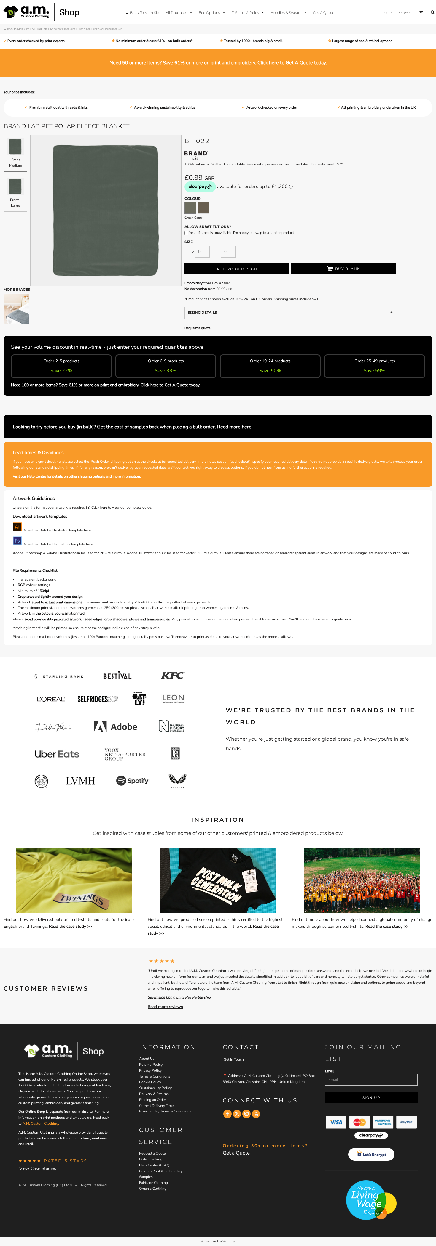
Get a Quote (236, 1152)
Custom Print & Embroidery (160, 1171)
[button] (179, 12)
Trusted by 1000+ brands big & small (253, 40)
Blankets (69, 28)
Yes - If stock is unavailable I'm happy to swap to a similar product (241, 232)
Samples (146, 1176)
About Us (147, 1058)
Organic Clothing (152, 1188)
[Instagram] (246, 1114)
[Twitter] (237, 1114)
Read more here (234, 427)
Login (387, 12)
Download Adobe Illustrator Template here (56, 530)
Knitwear (55, 28)
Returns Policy (151, 1064)
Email (329, 1071)
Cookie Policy (150, 1082)
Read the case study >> (70, 926)
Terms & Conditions (154, 1076)
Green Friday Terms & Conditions (165, 1111)
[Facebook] (227, 1114)
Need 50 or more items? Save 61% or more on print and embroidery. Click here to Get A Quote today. (218, 63)
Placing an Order (152, 1099)
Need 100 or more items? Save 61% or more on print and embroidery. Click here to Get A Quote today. (105, 385)
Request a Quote (152, 1153)
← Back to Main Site (16, 28)
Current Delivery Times (157, 1105)
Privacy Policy (150, 1070)
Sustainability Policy (155, 1088)
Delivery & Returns (154, 1093)
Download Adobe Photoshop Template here (57, 544)
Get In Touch (234, 1059)
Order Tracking (150, 1159)
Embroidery (193, 283)
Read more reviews (165, 1006)
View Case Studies (37, 1168)
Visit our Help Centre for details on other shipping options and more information (76, 476)
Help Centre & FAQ (154, 1165)
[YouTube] (256, 1114)
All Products (39, 28)
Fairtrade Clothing (153, 1182)
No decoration (195, 289)
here (103, 507)
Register (405, 12)
